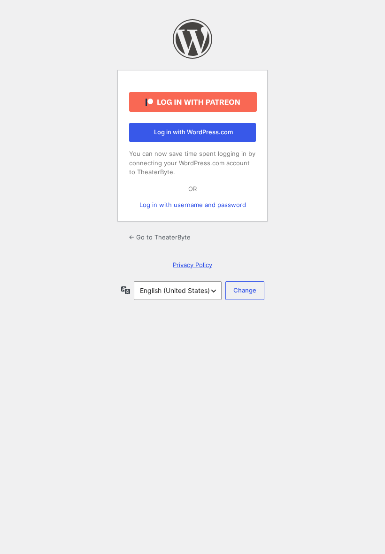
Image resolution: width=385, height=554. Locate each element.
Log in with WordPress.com (193, 132)
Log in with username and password (192, 204)
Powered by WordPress (192, 39)
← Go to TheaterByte (160, 237)
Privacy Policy (192, 265)
